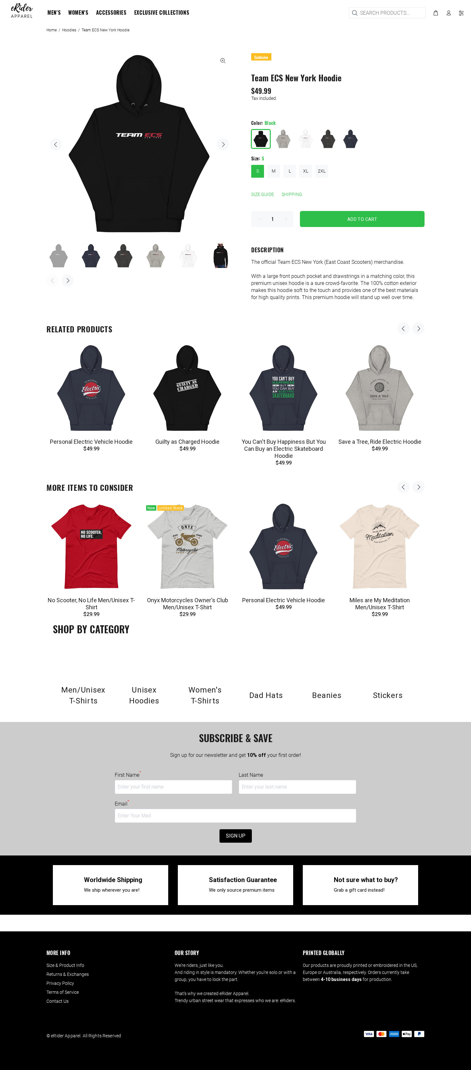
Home (51, 30)
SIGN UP (235, 836)
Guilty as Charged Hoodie (187, 441)
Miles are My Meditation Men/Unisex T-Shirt (380, 604)
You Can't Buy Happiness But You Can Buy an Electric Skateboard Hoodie (284, 448)
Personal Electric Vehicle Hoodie (91, 441)
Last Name (251, 775)
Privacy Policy (60, 983)
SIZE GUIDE (262, 194)
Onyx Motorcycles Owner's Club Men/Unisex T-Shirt (187, 604)
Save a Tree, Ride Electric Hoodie (379, 441)
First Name (128, 775)
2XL (322, 171)
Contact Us (57, 1001)
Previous (56, 144)
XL (305, 171)
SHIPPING (292, 194)
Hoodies (69, 30)
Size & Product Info (65, 965)
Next (223, 144)
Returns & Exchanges (67, 974)
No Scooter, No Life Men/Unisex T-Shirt (91, 604)
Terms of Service (62, 992)
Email (122, 803)
